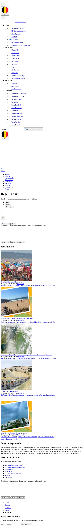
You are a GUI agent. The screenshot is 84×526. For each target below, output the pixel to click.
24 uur (13, 224)
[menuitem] (44, 35)
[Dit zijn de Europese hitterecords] (16, 280)
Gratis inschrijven (26, 524)
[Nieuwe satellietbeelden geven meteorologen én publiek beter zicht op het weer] (16, 353)
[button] (42, 221)
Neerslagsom (20, 242)
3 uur (8, 224)
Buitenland (20, 284)
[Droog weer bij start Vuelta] (16, 389)
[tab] (44, 203)
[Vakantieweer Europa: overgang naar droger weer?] (16, 316)
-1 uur (3, 224)
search (3, 130)
